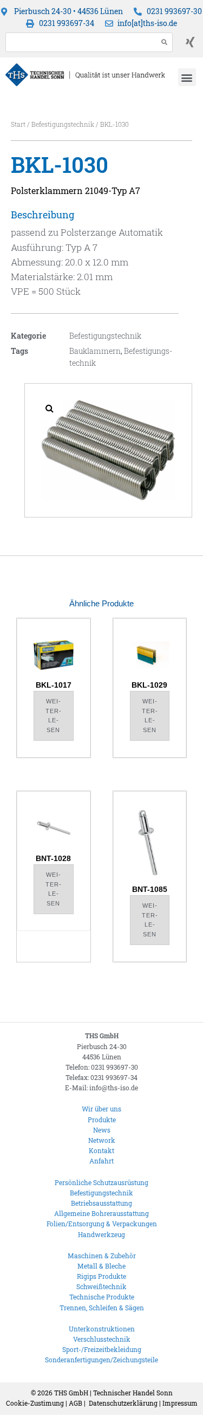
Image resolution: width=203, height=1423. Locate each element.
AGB (75, 1403)
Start (18, 124)
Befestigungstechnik (62, 124)
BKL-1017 (53, 685)
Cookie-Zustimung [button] (35, 1403)
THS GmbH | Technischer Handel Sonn (113, 1392)
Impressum (180, 1403)
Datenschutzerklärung (123, 1403)
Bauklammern (95, 351)
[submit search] (164, 42)
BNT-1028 (53, 858)
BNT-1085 (149, 889)
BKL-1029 (149, 685)
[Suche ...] (79, 42)
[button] (187, 77)
